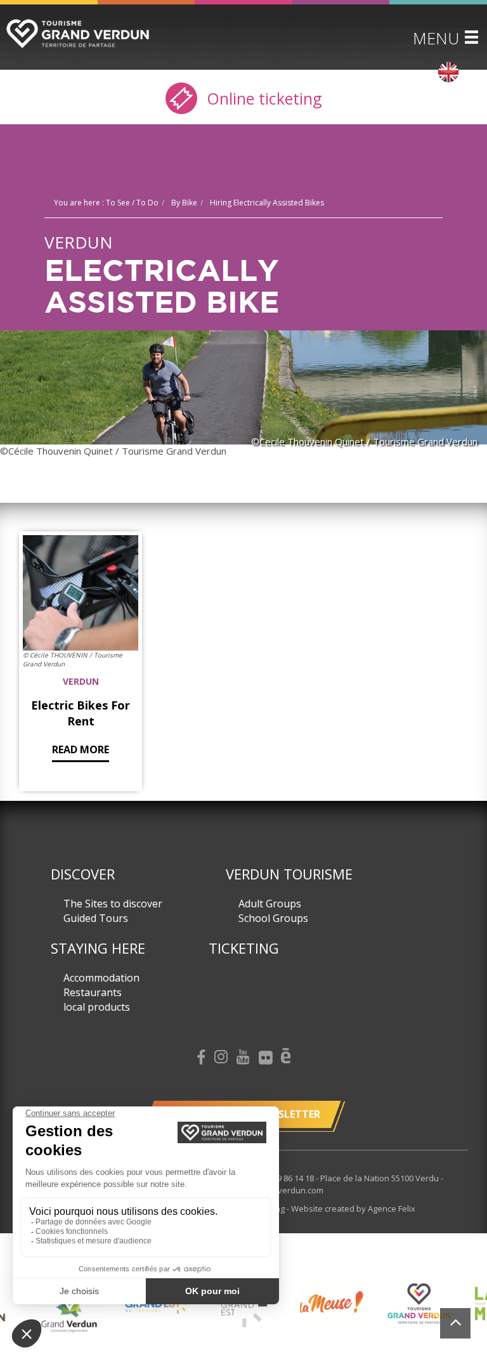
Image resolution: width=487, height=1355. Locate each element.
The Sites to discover (112, 904)
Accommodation (101, 978)
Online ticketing (262, 98)
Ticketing (244, 947)
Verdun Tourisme (289, 873)
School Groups (273, 918)
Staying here (98, 947)
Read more (80, 749)
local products (96, 1007)
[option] (69, 1313)
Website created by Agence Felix (353, 1208)
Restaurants (92, 992)
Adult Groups (269, 904)
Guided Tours (95, 918)
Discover (83, 873)
